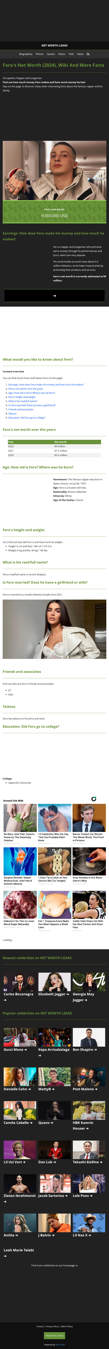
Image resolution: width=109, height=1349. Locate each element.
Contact (40, 1326)
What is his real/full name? (22, 401)
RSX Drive (60, 1344)
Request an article (54, 1335)
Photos (39, 54)
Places (61, 54)
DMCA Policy (67, 1326)
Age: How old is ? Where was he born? (31, 392)
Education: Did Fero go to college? (26, 417)
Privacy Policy (52, 1326)
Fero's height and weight (21, 397)
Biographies (25, 54)
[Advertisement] (54, 20)
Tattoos (12, 413)
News (80, 54)
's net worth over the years (25, 388)
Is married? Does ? (31, 405)
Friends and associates (20, 409)
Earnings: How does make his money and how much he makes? (46, 384)
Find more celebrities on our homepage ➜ (54, 1265)
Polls (71, 54)
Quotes (51, 54)
